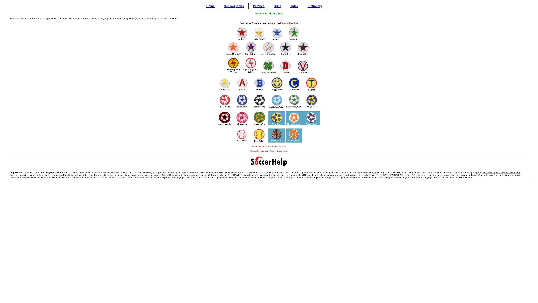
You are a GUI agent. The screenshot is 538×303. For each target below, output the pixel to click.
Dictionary (315, 6)
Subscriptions (234, 6)
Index (294, 6)
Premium (282, 146)
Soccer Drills (263, 146)
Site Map (264, 151)
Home (210, 6)
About (272, 151)
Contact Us (254, 151)
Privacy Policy (282, 151)
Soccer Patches (289, 23)
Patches (259, 6)
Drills (277, 6)
